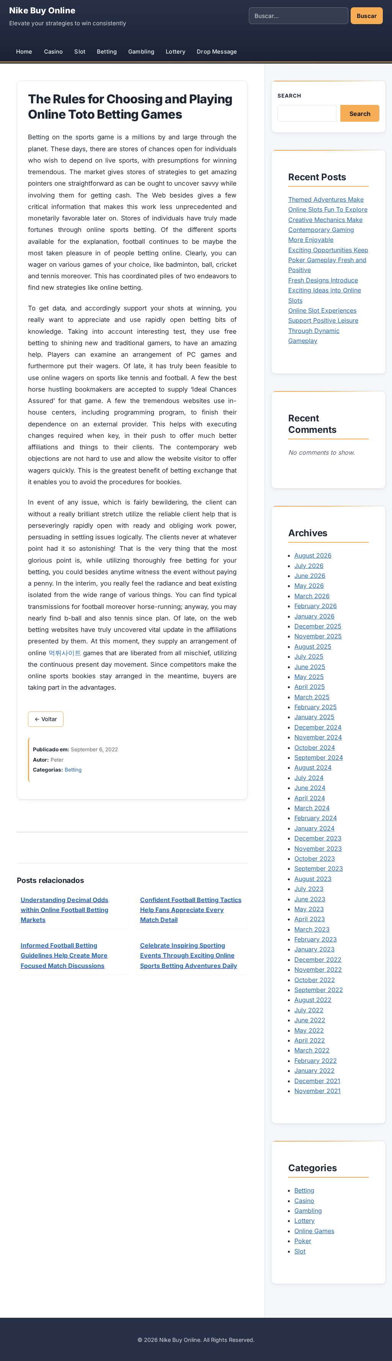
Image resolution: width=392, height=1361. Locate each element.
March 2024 (312, 808)
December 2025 (317, 626)
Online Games (314, 1231)
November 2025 (318, 636)
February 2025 (315, 707)
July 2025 (308, 656)
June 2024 (309, 787)
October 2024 (314, 747)
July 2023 (308, 889)
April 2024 (309, 798)
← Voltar (45, 719)
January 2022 (314, 1070)
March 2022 (312, 1050)
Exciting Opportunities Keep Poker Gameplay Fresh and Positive (328, 260)
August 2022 (313, 1000)
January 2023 (314, 949)
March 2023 (312, 929)
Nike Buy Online (42, 10)
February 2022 (315, 1060)
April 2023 (309, 919)
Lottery (175, 51)
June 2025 (309, 667)
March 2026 (312, 596)
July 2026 (308, 566)
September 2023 (318, 868)
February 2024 (315, 818)
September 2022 (318, 990)
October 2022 (314, 980)
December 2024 (317, 727)
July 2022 (308, 1010)
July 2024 (308, 778)
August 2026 (313, 555)
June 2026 (309, 575)
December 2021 (317, 1081)
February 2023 (315, 939)
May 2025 (309, 676)
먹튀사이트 (65, 653)
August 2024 (313, 767)
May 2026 (309, 585)
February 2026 (315, 606)
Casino (53, 51)
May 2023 (309, 909)
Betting (107, 51)
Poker (302, 1241)
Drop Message (217, 51)
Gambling (141, 51)
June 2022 (309, 1020)
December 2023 (317, 838)
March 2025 (312, 697)
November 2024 (318, 737)
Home (24, 51)
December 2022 (317, 959)
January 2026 (314, 616)
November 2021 (317, 1091)
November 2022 (318, 969)
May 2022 (309, 1030)
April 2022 (309, 1040)
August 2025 (313, 646)
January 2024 (314, 828)
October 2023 (314, 858)
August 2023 (313, 879)
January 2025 (314, 717)
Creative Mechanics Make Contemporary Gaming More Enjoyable (325, 230)
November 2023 (318, 848)
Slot (79, 51)
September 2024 (318, 757)
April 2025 (309, 686)
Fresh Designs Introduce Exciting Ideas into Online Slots (324, 290)
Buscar (367, 16)
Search (289, 96)
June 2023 (309, 899)
